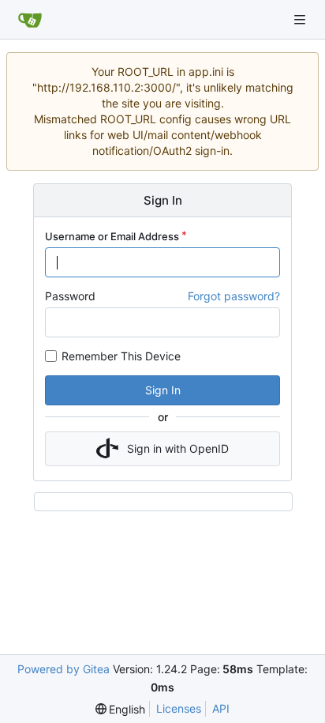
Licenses (178, 708)
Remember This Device (121, 356)
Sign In (163, 390)
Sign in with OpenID (178, 448)
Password (70, 296)
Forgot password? (234, 296)
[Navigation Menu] (301, 19)
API (221, 708)
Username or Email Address (112, 236)
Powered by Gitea (63, 669)
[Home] (30, 20)
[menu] (120, 709)
